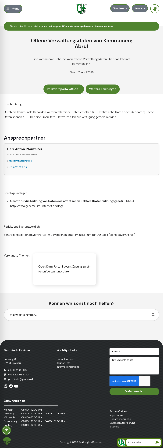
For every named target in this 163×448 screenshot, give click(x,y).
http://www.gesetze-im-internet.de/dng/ (36, 206)
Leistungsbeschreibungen (46, 26)
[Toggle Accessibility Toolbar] (6, 430)
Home (27, 26)
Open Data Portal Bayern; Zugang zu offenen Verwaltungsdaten (64, 269)
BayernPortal (125, 234)
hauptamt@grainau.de (20, 160)
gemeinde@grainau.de (21, 379)
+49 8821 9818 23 (18, 167)
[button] (7, 441)
